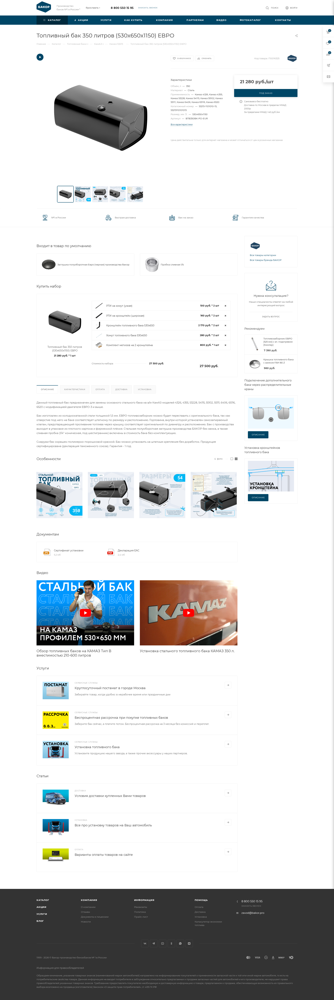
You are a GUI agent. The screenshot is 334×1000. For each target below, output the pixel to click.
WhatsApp (180, 943)
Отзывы (85, 911)
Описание (47, 389)
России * (75, 9)
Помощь (201, 900)
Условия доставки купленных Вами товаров (110, 796)
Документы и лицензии (95, 916)
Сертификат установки (69, 550)
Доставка (121, 389)
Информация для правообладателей (60, 968)
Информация (144, 900)
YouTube (162, 943)
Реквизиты (140, 907)
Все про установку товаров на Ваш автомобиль (113, 825)
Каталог (43, 900)
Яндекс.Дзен (189, 943)
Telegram (153, 943)
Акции (41, 907)
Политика (140, 911)
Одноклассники (171, 943)
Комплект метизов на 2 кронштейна (129, 345)
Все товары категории (263, 255)
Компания (89, 900)
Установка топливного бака (97, 747)
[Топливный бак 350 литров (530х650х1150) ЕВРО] (100, 118)
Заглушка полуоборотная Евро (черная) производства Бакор (93, 264)
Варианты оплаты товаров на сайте (104, 855)
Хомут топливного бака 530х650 (126, 335)
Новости (86, 921)
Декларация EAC (128, 550)
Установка (145, 389)
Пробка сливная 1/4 (172, 264)
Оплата (100, 389)
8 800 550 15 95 (122, 8)
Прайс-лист (141, 916)
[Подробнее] (228, 685)
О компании (88, 907)
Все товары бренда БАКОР (265, 260)
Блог (40, 921)
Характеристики (74, 389)
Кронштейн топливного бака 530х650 (130, 325)
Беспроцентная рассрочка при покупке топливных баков (121, 718)
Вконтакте (145, 943)
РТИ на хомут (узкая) (119, 305)
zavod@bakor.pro (252, 912)
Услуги (42, 914)
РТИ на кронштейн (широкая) (125, 315)
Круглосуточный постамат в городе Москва (110, 688)
